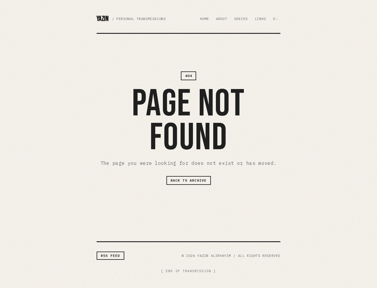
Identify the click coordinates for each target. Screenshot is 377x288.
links (260, 18)
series (241, 18)
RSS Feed (110, 255)
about (221, 18)
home (204, 18)
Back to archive (189, 180)
